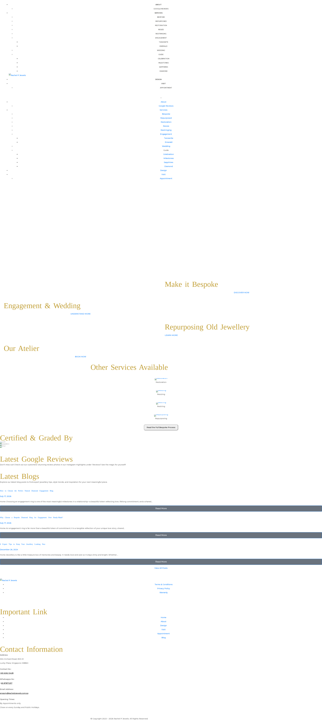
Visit (163, 84)
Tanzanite (163, 42)
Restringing (161, 34)
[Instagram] (10, 600)
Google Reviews (161, 9)
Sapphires (163, 67)
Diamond (164, 71)
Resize (161, 29)
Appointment (166, 88)
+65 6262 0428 (6, 673)
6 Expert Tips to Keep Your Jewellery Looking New (22, 544)
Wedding (161, 50)
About (158, 5)
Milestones (163, 63)
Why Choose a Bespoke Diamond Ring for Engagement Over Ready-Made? (31, 517)
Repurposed (161, 21)
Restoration (161, 25)
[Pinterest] (17, 600)
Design (158, 79)
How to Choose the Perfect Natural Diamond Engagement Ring (26, 491)
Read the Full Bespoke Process (161, 427)
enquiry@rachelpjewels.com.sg (14, 693)
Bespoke (161, 17)
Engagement (161, 38)
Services (159, 13)
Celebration (163, 59)
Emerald (163, 46)
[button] (1, 444)
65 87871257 (6, 683)
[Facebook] (3, 600)
